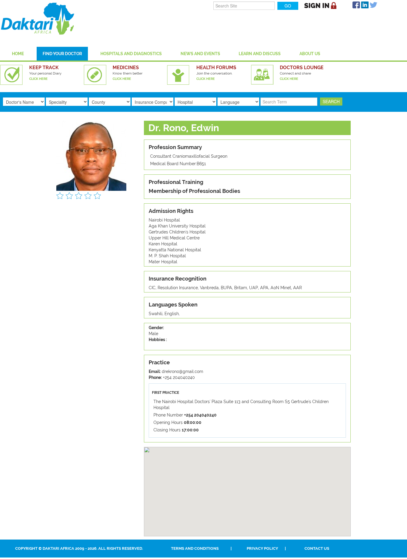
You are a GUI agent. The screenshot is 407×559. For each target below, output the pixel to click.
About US (309, 53)
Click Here (38, 79)
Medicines (126, 67)
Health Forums (216, 67)
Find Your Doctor (62, 53)
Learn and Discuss (260, 53)
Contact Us (317, 548)
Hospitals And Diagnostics (131, 53)
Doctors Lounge (302, 67)
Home (18, 53)
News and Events (200, 53)
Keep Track (44, 67)
